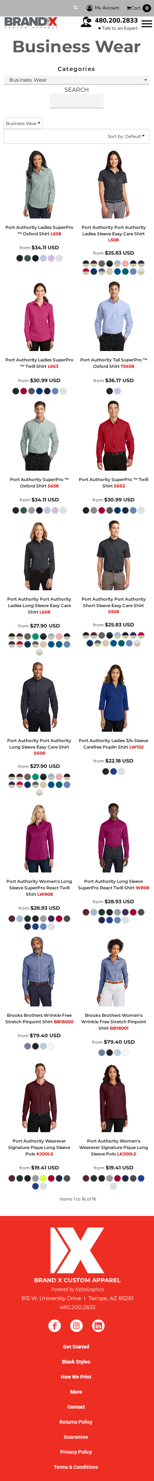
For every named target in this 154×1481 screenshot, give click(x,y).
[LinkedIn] (98, 1325)
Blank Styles (76, 1362)
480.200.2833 (116, 20)
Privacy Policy (76, 1452)
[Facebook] (54, 1325)
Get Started (76, 1347)
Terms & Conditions (76, 1467)
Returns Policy (75, 1422)
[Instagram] (76, 1325)
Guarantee (76, 1437)
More (76, 1392)
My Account (107, 8)
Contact (76, 1407)
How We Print (76, 1377)
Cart (140, 8)
